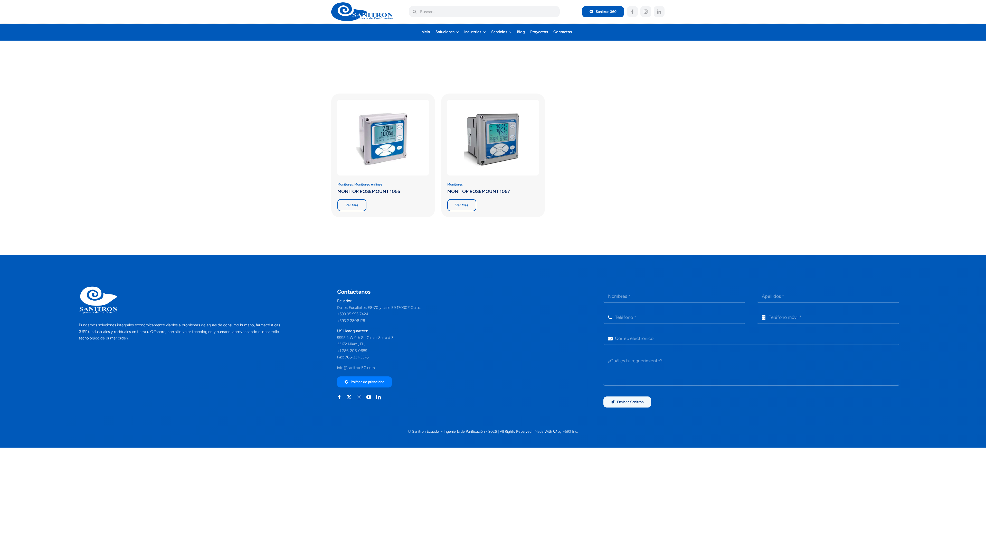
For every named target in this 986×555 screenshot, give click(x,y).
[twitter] (349, 397)
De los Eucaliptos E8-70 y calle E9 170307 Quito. (379, 307)
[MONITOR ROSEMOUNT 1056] (383, 103)
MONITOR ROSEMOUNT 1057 (478, 191)
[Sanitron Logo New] (362, 4)
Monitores (345, 184)
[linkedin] (659, 11)
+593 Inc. (570, 431)
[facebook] (632, 11)
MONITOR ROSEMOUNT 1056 (368, 191)
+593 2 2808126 (351, 320)
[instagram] (645, 11)
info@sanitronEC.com (356, 367)
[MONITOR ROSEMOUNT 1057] (493, 103)
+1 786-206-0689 (352, 350)
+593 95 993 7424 (352, 314)
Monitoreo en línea (368, 184)
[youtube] (368, 397)
